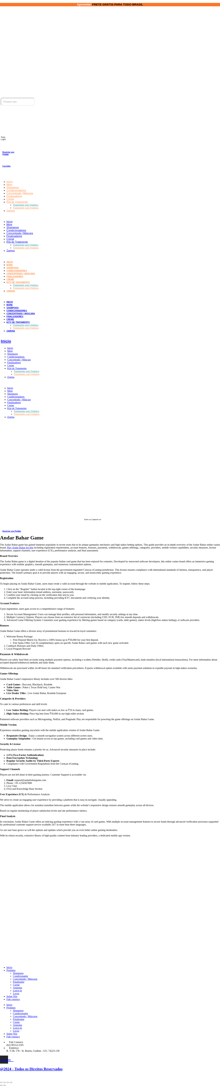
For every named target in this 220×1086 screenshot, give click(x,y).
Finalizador (18, 982)
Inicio (9, 181)
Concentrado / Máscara (19, 193)
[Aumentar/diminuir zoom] (11, 1082)
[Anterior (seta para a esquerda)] (1, 1085)
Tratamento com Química (26, 207)
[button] (88, 216)
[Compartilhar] (4, 1082)
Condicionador (20, 976)
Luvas (16, 993)
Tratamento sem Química (25, 205)
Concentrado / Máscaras (25, 979)
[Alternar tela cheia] (7, 1082)
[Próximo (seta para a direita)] (4, 1085)
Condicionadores (16, 190)
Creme (10, 199)
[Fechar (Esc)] (1, 1082)
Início (9, 967)
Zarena (10, 210)
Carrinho (6, 166)
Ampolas (17, 987)
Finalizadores (14, 196)
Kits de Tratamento (17, 202)
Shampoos (12, 187)
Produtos (10, 970)
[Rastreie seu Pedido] (3, 147)
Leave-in (17, 990)
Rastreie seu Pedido (8, 153)
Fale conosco (13, 999)
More (9, 184)
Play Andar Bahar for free (20, 547)
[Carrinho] (3, 161)
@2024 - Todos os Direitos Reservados (31, 1069)
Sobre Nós (11, 996)
